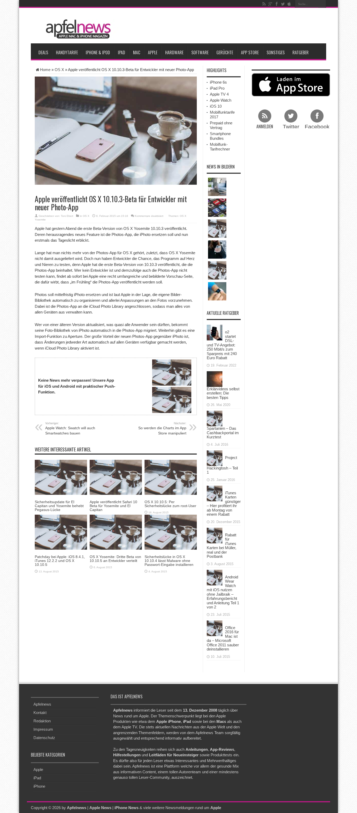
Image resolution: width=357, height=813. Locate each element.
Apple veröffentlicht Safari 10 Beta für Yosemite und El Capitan (113, 506)
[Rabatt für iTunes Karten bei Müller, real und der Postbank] (214, 535)
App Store (250, 52)
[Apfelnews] (76, 29)
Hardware (174, 52)
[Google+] (270, 4)
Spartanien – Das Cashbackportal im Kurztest (223, 432)
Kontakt (40, 712)
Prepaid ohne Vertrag (221, 125)
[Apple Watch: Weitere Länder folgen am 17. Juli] (217, 270)
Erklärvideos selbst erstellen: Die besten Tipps (223, 393)
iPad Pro (217, 88)
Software (200, 52)
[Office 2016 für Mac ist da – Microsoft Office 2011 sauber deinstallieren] (214, 627)
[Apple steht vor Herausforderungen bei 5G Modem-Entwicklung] (217, 187)
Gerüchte (224, 52)
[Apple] (289, 4)
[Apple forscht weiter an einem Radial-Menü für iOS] (217, 208)
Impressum (43, 729)
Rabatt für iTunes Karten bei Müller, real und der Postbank (221, 546)
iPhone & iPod (98, 52)
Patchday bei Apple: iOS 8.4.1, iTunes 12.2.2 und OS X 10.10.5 (60, 561)
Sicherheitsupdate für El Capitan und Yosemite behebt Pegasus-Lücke (59, 506)
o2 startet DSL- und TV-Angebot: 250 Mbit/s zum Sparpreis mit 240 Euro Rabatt (222, 345)
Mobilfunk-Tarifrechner (220, 146)
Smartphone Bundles (220, 136)
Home (45, 69)
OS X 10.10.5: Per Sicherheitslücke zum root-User (170, 504)
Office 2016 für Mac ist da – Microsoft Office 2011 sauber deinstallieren (223, 638)
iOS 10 (216, 106)
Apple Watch (220, 100)
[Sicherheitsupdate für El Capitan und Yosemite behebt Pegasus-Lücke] (61, 477)
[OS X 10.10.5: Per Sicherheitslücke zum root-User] (171, 477)
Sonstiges (276, 52)
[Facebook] (276, 4)
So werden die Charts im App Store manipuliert (162, 428)
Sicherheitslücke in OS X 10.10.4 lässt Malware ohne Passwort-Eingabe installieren (169, 561)
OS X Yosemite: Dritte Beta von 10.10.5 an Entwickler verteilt (115, 559)
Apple (152, 52)
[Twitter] (282, 4)
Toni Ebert (67, 215)
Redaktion (42, 721)
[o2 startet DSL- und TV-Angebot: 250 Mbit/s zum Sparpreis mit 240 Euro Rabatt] (214, 332)
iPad (121, 52)
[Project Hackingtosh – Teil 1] (214, 457)
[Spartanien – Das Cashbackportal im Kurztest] (214, 418)
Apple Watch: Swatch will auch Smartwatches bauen (70, 428)
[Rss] (264, 4)
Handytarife (67, 52)
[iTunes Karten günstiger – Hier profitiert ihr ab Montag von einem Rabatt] (214, 493)
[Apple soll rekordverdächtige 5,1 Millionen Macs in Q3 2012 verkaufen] (217, 228)
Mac (136, 52)
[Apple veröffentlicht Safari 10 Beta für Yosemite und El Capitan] (116, 477)
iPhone (39, 786)
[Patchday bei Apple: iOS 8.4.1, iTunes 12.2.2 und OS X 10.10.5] (61, 532)
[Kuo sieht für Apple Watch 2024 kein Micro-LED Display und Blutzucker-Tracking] (217, 291)
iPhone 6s (218, 82)
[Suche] (322, 4)
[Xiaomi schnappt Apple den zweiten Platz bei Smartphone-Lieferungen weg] (217, 249)
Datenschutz (44, 737)
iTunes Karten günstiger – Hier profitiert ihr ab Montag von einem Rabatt (224, 504)
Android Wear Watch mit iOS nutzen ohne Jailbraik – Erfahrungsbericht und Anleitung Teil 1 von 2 (223, 592)
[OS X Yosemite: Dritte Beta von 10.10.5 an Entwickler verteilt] (116, 532)
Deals (43, 52)
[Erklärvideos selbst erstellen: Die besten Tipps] (214, 378)
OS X (59, 69)
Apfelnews (42, 704)
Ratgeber (300, 52)
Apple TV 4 (219, 94)
